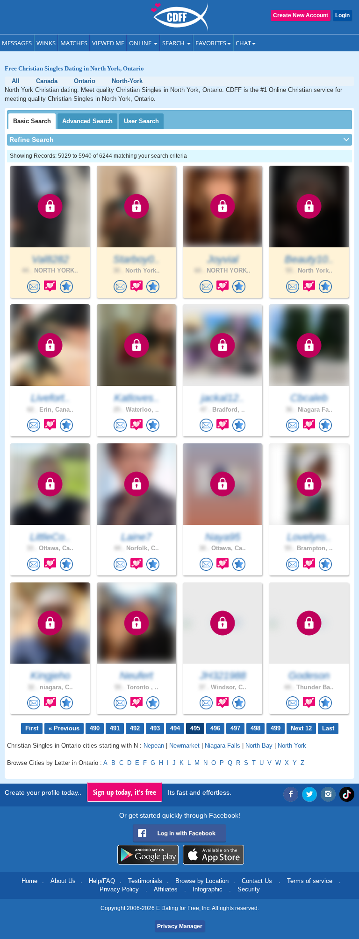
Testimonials (145, 880)
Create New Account (300, 15)
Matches (73, 43)
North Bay (259, 745)
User (141, 121)
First (31, 728)
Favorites (210, 43)
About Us (63, 880)
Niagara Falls (222, 745)
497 (235, 728)
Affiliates (166, 889)
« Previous (64, 728)
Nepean (154, 745)
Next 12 (301, 728)
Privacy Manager (179, 926)
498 (255, 728)
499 (275, 728)
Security (248, 889)
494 (175, 728)
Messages (17, 43)
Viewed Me (108, 43)
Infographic (208, 889)
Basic (32, 121)
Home (29, 880)
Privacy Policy (119, 889)
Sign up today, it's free (124, 792)
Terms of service (309, 880)
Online (141, 43)
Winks (46, 43)
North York (292, 745)
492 (135, 728)
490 (95, 728)
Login (342, 15)
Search (174, 43)
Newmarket (184, 745)
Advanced (87, 121)
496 (215, 728)
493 (155, 728)
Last (328, 728)
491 (115, 728)
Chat (243, 43)
